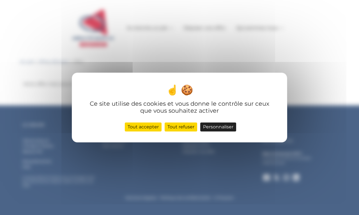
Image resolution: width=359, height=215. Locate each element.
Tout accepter (143, 127)
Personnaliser (218, 127)
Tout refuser (180, 127)
